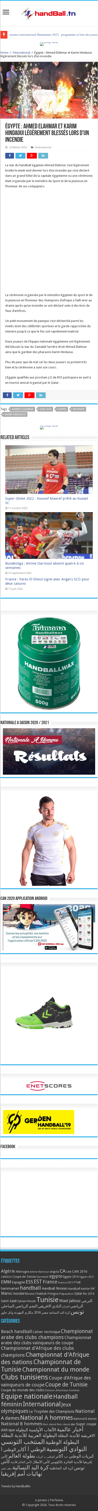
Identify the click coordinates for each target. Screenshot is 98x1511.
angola (54, 1271)
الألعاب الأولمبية (42, 1429)
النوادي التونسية (66, 1449)
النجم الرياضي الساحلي (19, 1306)
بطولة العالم (21, 1456)
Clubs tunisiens (24, 1377)
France (50, 1282)
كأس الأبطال (41, 1462)
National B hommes (21, 1423)
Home (4, 52)
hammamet (10, 1288)
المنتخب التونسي (23, 1441)
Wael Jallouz (70, 1300)
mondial (18, 1293)
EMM (6, 1281)
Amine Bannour (39, 1271)
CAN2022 (6, 1276)
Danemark (43, 1276)
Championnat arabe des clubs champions (47, 1334)
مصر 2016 (41, 1312)
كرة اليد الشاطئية (61, 1468)
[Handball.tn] (49, 12)
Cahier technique (46, 1332)
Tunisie (47, 1300)
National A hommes (46, 1417)
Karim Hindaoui (15, 414)
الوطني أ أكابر (31, 1449)
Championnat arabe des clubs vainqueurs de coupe (46, 1340)
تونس (77, 1311)
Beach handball (16, 1331)
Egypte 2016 (71, 1276)
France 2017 (65, 1282)
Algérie (8, 1271)
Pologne (53, 1293)
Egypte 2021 (86, 1276)
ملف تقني (6, 1468)
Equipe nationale (27, 1396)
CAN (68, 1271)
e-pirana (41, 1500)
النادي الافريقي (49, 1306)
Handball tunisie (79, 1288)
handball (30, 1288)
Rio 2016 (88, 1293)
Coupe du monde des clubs (22, 1390)
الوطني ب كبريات (45, 1456)
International (21, 52)
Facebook (7, 1147)
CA (62, 1271)
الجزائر (65, 1306)
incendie (78, 409)
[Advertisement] (49, 243)
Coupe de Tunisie (24, 1276)
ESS (29, 1282)
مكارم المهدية (23, 1312)
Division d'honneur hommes (62, 1390)
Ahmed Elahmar (22, 409)
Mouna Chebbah (36, 1293)
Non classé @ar (66, 1424)
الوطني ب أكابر (68, 1456)
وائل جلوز (7, 1312)
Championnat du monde (55, 1369)
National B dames (85, 1418)
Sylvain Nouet (26, 1301)
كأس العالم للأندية (21, 1462)
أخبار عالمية (70, 1429)
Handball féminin (54, 1288)
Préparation (66, 1293)
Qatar (78, 1293)
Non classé (49, 1424)
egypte (62, 409)
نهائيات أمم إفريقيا (21, 1474)
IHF (92, 1288)
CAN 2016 (45, 409)
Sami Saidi (9, 1301)
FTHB (77, 1282)
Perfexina (56, 1500)
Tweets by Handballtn (15, 1486)
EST (38, 1282)
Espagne (18, 1282)
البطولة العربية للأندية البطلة (29, 1435)
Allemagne (22, 1271)
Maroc (6, 1293)
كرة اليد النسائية (59, 1312)
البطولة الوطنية (62, 1442)
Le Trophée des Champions (51, 1411)
